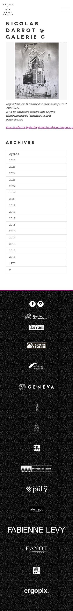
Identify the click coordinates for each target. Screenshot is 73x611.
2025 (12, 167)
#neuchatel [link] (45, 127)
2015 (12, 231)
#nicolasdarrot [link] (15, 127)
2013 (12, 244)
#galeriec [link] (31, 127)
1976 (12, 263)
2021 (12, 192)
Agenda (14, 154)
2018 (12, 212)
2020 (12, 199)
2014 (12, 237)
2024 (12, 173)
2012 (12, 250)
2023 (12, 180)
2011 (12, 257)
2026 (12, 160)
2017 (12, 218)
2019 (12, 205)
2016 (12, 225)
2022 (12, 186)
